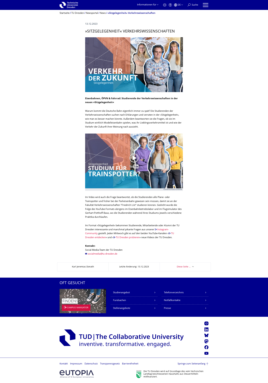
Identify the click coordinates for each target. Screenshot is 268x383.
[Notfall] (164, 5)
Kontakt (64, 364)
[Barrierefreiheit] (170, 5)
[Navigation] (205, 5)
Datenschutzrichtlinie (173, 189)
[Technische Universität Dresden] (69, 5)
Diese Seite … (184, 267)
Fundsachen (119, 300)
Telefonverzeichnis (174, 293)
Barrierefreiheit (130, 364)
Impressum (76, 364)
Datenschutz (91, 364)
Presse (167, 308)
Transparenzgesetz (110, 364)
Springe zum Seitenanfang (191, 364)
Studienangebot (121, 293)
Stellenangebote (121, 308)
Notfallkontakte (172, 300)
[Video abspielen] (134, 161)
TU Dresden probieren (128, 237)
